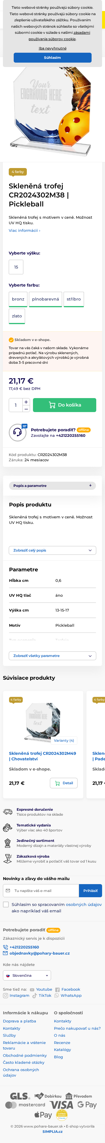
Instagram (19, 995)
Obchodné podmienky (25, 1055)
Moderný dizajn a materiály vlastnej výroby (54, 845)
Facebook (71, 989)
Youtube (44, 989)
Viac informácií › (24, 230)
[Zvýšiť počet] (26, 401)
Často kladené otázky (23, 1062)
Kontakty (11, 1028)
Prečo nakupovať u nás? (77, 1028)
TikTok (45, 995)
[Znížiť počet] (26, 408)
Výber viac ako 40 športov (39, 830)
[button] (52, 550)
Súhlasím (52, 57)
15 (16, 267)
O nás (59, 1035)
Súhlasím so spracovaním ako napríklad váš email (57, 908)
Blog (58, 1056)
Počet (16, 405)
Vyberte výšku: (24, 253)
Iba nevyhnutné (52, 48)
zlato (17, 316)
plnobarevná (45, 299)
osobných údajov (84, 904)
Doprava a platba (19, 1021)
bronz (18, 299)
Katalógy (62, 1049)
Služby (9, 1035)
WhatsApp (71, 995)
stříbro (74, 299)
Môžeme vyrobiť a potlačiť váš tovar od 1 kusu (56, 861)
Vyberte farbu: (24, 285)
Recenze (62, 1042)
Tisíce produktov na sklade (40, 814)
